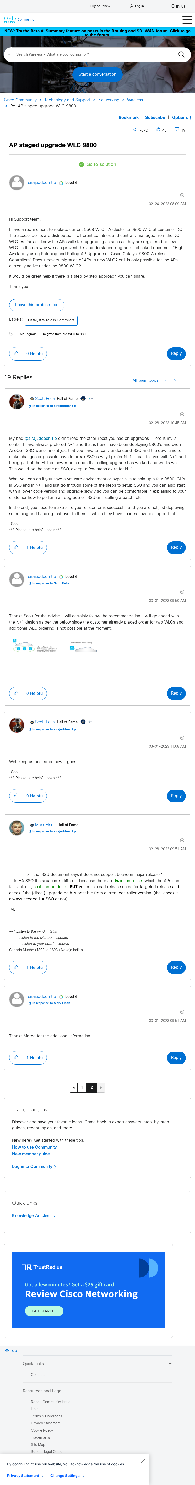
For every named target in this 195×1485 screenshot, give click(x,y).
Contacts (38, 1375)
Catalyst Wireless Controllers (51, 320)
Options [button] (180, 118)
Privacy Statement (23, 1475)
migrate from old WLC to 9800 (65, 334)
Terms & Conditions (46, 1416)
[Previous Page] (74, 1088)
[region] (74, 1469)
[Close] (142, 1461)
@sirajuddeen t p (41, 439)
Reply (176, 354)
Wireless (135, 100)
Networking (108, 100)
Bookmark (129, 118)
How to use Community (34, 1147)
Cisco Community (20, 100)
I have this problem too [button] (36, 305)
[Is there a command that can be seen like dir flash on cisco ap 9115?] (174, 381)
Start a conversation (97, 74)
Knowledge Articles (31, 1216)
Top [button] (13, 1351)
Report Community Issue (50, 1402)
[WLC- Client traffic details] (165, 381)
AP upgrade (28, 334)
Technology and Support (67, 100)
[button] (16, 354)
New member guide (31, 1154)
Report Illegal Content (48, 1452)
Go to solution (101, 165)
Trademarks (40, 1437)
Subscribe (155, 118)
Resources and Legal (42, 1391)
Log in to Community (33, 1166)
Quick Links (33, 1364)
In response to (54, 406)
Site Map (38, 1445)
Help (34, 1409)
